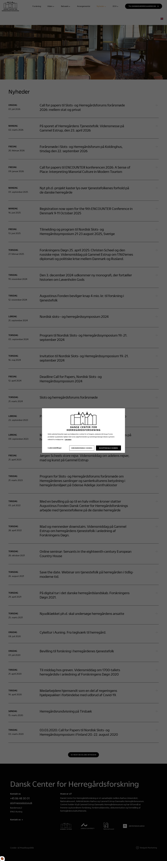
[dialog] (83, 430)
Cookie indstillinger (55, 448)
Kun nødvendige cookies (81, 448)
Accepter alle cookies (108, 448)
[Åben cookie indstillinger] (2, 858)
